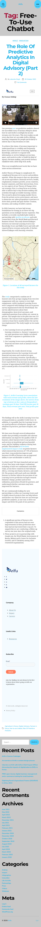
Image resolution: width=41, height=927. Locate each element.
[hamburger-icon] (32, 91)
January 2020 (7, 857)
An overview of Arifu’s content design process (18, 760)
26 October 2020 (30, 79)
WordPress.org (7, 912)
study (7, 297)
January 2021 (7, 831)
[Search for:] (15, 743)
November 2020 (8, 836)
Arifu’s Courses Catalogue (11, 756)
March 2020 (6, 852)
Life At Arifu (6, 880)
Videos (4, 888)
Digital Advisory (24, 726)
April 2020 (6, 849)
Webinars (5, 891)
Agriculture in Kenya (11, 726)
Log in (4, 904)
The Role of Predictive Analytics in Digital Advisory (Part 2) (20, 59)
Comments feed (7, 909)
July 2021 (5, 823)
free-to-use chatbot (16, 728)
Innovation (23, 41)
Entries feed (6, 906)
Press (4, 886)
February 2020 (7, 855)
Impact (15, 41)
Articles (5, 870)
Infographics (6, 875)
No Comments (21, 82)
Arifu (20, 4)
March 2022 (6, 817)
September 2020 (8, 841)
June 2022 (5, 809)
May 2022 (5, 812)
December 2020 (8, 833)
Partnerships (6, 883)
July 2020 (5, 847)
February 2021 (7, 828)
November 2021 (8, 820)
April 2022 (6, 815)
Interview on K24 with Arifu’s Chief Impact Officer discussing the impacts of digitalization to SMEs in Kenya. (20, 767)
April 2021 (6, 825)
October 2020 (7, 839)
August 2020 (6, 844)
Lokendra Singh (15, 79)
